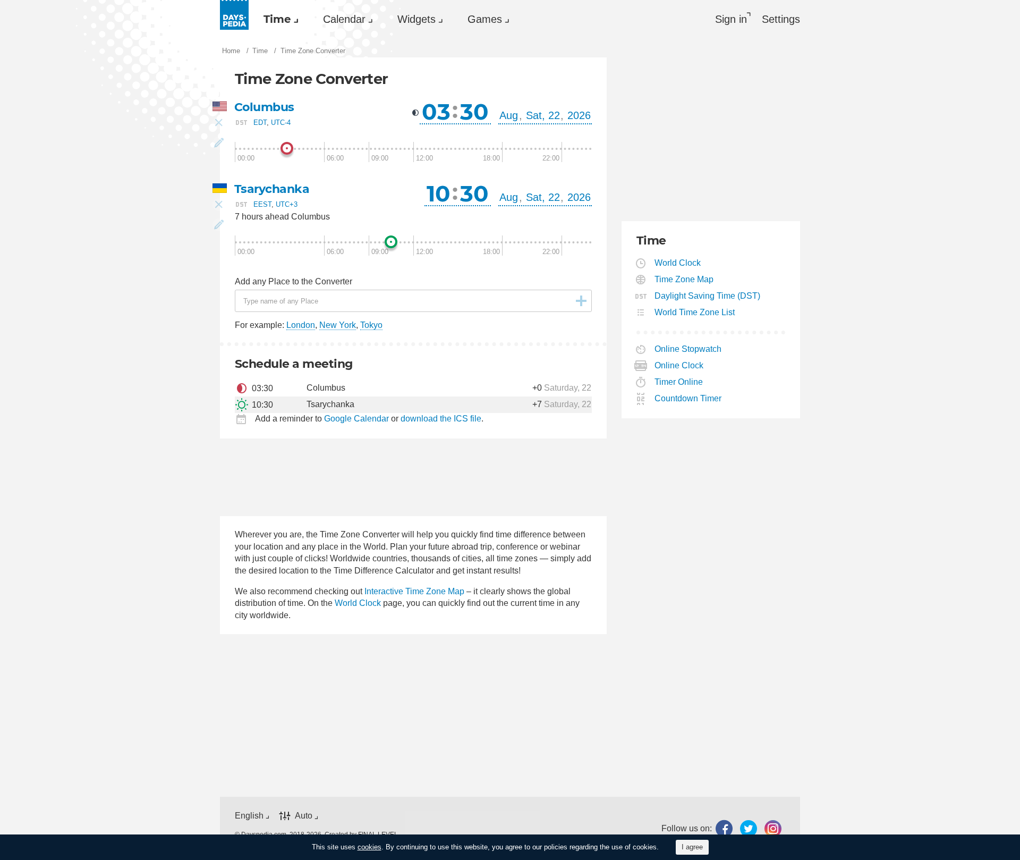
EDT (260, 123)
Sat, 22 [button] (543, 115)
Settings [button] (781, 19)
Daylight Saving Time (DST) (707, 295)
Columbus (264, 107)
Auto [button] (303, 815)
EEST (262, 204)
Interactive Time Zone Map (414, 591)
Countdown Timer (688, 398)
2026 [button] (579, 115)
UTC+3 (287, 204)
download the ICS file (441, 418)
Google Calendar (356, 418)
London (300, 325)
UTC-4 (281, 123)
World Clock (358, 603)
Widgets (416, 19)
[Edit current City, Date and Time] (218, 143)
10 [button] (438, 193)
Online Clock (679, 365)
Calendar (344, 19)
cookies (369, 847)
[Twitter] (748, 828)
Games (485, 19)
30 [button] (474, 111)
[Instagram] (772, 828)
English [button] (249, 815)
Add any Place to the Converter (293, 281)
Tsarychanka (271, 189)
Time (277, 19)
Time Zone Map (684, 279)
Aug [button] (508, 115)
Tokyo (371, 325)
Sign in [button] (731, 19)
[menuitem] (278, 19)
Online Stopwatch (688, 348)
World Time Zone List (695, 312)
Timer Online (679, 381)
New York (337, 325)
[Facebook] (724, 828)
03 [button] (436, 111)
